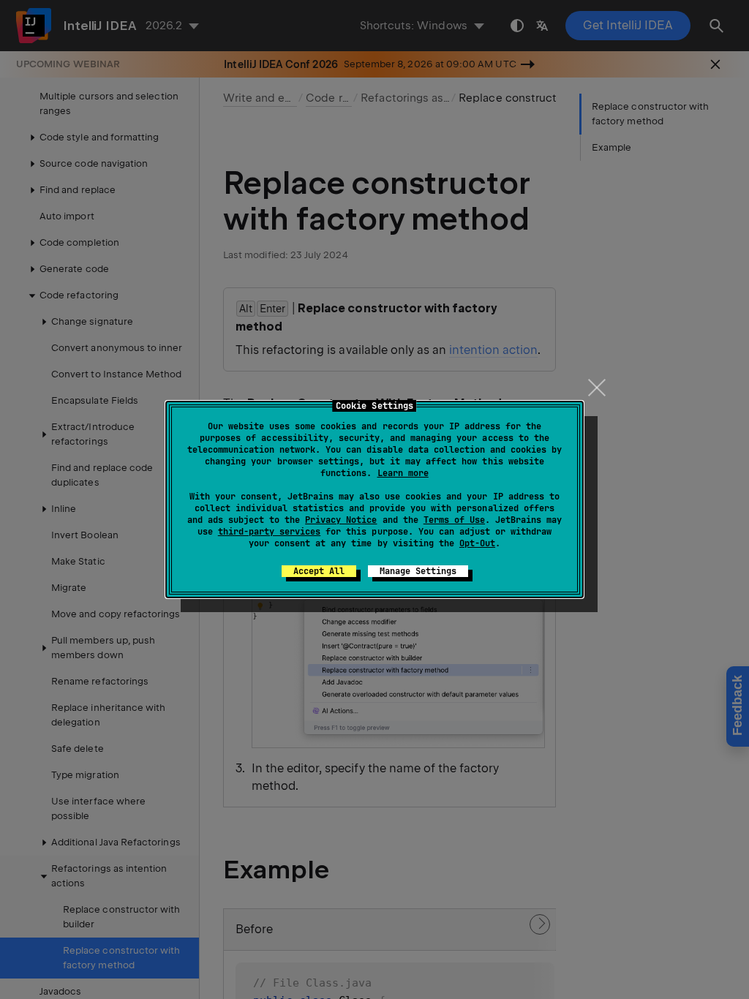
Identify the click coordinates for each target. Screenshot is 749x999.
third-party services (269, 532)
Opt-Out (477, 543)
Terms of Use (454, 520)
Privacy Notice (341, 520)
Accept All (319, 571)
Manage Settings (418, 571)
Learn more (403, 473)
